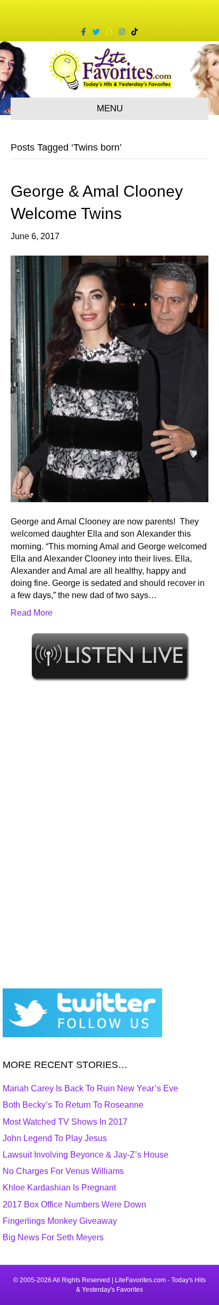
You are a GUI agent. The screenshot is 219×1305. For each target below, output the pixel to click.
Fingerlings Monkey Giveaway (60, 1220)
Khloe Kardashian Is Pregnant (59, 1187)
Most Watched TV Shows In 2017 (65, 1121)
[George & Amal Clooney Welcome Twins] (109, 378)
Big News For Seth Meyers (53, 1237)
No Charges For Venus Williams (63, 1171)
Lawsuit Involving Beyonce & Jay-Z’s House (86, 1154)
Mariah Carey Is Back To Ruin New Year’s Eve (90, 1088)
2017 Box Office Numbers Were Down (74, 1204)
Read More (32, 612)
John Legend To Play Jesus (55, 1138)
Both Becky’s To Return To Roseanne (73, 1104)
